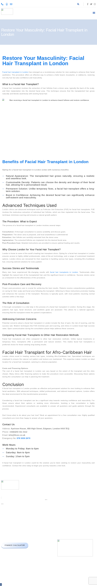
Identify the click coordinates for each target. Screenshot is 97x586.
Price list (57, 498)
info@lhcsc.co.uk (10, 534)
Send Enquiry (59, 510)
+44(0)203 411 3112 (10, 529)
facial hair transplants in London (64, 272)
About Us (58, 489)
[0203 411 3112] (7, 4)
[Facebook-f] (88, 4)
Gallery (57, 502)
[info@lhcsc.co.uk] (11, 4)
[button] (78, 4)
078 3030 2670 (19, 539)
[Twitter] (91, 4)
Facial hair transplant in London (15, 72)
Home (56, 485)
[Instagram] (95, 4)
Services (57, 494)
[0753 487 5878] (2, 4)
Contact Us (58, 506)
